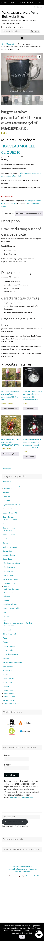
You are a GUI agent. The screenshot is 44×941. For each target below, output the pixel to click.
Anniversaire (7, 482)
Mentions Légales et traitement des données (22, 869)
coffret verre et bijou (10, 547)
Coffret (5, 543)
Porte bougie (8, 650)
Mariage (6, 600)
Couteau (7, 586)
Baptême (6, 497)
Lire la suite (29, 457)
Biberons (6, 501)
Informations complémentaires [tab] (28, 213)
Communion (7, 551)
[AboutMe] (41, 7)
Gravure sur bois (9, 583)
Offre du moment (9, 634)
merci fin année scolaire (11, 608)
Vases (5, 674)
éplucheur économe (11, 589)
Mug (15, 203)
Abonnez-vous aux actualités (14, 822)
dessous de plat (9, 555)
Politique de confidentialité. (22, 797)
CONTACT (14, 2)
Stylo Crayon (7, 670)
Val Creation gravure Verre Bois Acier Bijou (20, 14)
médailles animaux (9, 604)
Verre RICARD (8, 682)
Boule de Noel (8, 517)
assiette (6, 493)
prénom (4, 206)
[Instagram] (37, 7)
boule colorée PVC (10, 513)
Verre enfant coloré (11, 703)
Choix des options (10, 409)
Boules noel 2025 (10, 520)
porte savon (8, 592)
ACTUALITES (5, 2)
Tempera (29, 876)
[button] (39, 57)
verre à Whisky (8, 679)
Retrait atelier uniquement (12, 662)
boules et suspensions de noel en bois (18, 623)
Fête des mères (11, 44)
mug (37, 203)
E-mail (7, 765)
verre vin (6, 687)
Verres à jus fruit (9, 700)
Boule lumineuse (9, 524)
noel (4, 620)
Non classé (7, 630)
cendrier (6, 539)
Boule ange (8, 531)
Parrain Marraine (9, 646)
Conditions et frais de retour (22, 871)
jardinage (6, 596)
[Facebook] (34, 7)
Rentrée (6, 658)
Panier (5, 638)
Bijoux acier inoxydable (11, 505)
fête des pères (8, 575)
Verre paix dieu (9, 693)
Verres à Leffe (9, 696)
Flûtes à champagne (10, 579)
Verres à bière (8, 691)
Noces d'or (8, 489)
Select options (30, 409)
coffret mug (30, 203)
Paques (6, 642)
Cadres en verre (9, 535)
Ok (22, 937)
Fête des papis (8, 571)
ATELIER (22, 2)
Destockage (7, 559)
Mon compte (6, 469)
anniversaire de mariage (12, 486)
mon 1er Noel (9, 626)
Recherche (35, 31)
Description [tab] (9, 213)
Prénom (7, 755)
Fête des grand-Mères (32, 201)
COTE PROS (38, 2)
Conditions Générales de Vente (22, 866)
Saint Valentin (8, 666)
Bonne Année (8, 509)
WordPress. (38, 876)
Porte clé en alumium (10, 654)
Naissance (7, 616)
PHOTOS (30, 2)
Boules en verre (9, 528)
